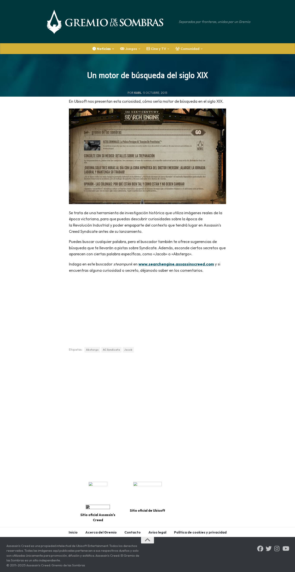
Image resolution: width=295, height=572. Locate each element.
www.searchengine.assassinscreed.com (176, 264)
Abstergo (92, 349)
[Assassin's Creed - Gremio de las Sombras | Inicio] (109, 22)
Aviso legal (157, 532)
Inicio (73, 532)
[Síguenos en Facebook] (260, 549)
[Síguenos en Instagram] (277, 549)
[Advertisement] (147, 308)
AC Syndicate (111, 349)
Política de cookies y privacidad (200, 532)
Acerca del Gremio (101, 532)
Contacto (132, 532)
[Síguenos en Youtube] (285, 549)
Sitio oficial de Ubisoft (147, 510)
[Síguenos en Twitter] (269, 549)
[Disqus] (147, 416)
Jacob (128, 349)
